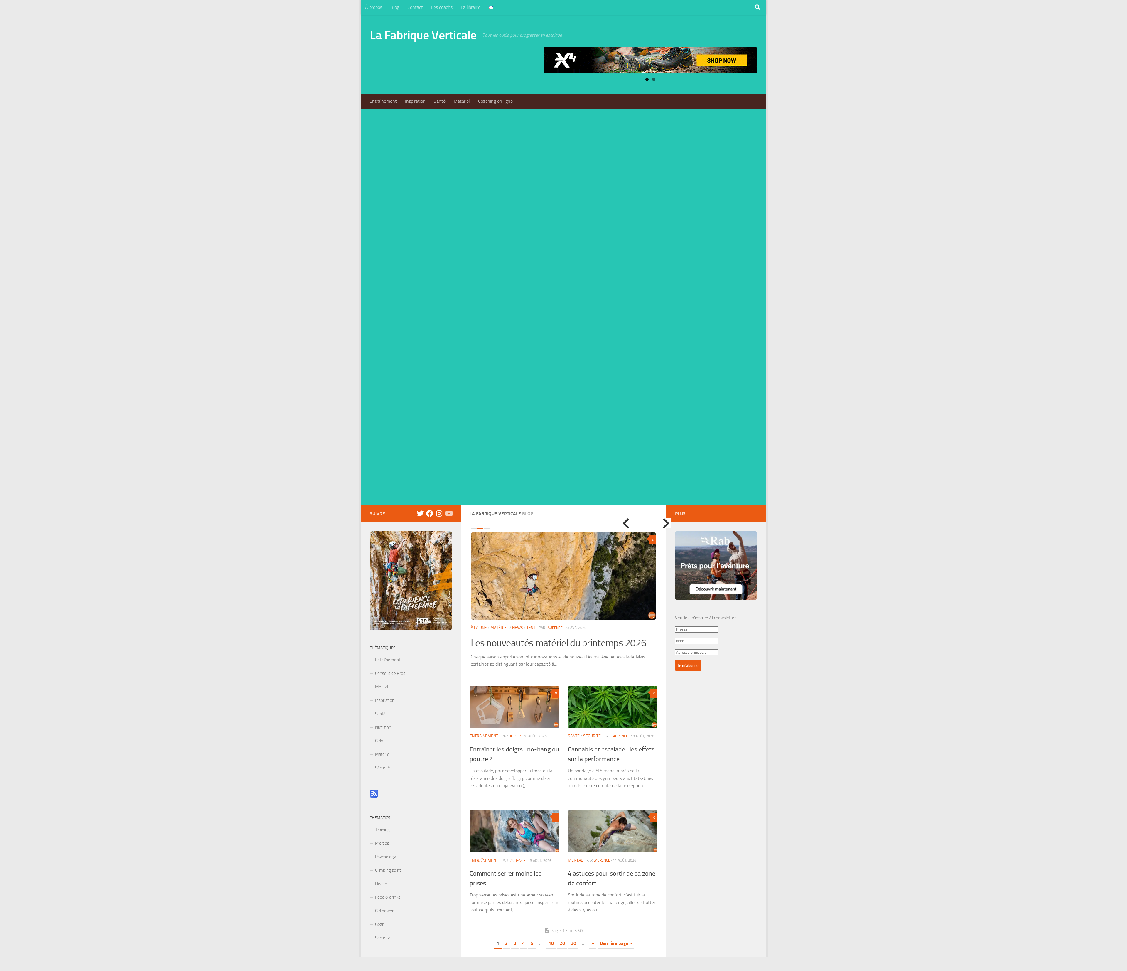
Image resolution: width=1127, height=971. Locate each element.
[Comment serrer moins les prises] (514, 831)
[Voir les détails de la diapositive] (650, 60)
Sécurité (592, 736)
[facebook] (429, 513)
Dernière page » (616, 943)
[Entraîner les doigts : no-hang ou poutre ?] (514, 707)
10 (551, 943)
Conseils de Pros (390, 673)
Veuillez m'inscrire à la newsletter (705, 618)
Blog (394, 7)
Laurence (554, 628)
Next (666, 523)
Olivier (515, 736)
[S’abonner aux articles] (374, 796)
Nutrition (383, 727)
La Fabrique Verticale (423, 35)
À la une (479, 627)
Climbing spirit (388, 870)
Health (381, 883)
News (517, 627)
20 (562, 943)
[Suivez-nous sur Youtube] (448, 513)
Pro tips (382, 843)
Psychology (385, 856)
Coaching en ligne (495, 101)
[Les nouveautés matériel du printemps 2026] (563, 576)
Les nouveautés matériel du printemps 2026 (558, 643)
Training (382, 829)
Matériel (462, 101)
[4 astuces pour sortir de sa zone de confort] (612, 831)
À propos (373, 7)
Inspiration (415, 101)
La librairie (470, 7)
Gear (379, 924)
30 (573, 943)
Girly (379, 741)
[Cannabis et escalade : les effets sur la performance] (612, 707)
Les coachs (442, 7)
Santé (440, 101)
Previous (626, 523)
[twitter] (420, 513)
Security (382, 937)
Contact (415, 7)
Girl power (384, 910)
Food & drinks (387, 897)
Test (531, 627)
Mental (575, 860)
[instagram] (439, 513)
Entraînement (383, 101)
